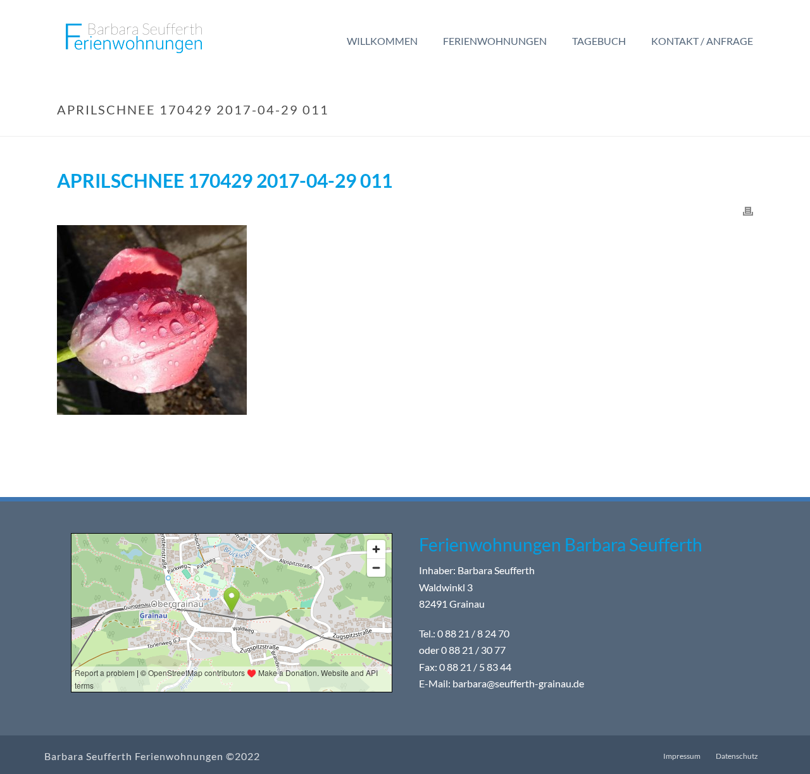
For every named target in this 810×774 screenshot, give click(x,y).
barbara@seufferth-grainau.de (518, 684)
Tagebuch (599, 41)
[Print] (748, 210)
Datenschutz (737, 756)
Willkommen (382, 41)
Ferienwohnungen (495, 41)
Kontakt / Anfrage (702, 41)
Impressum (682, 756)
